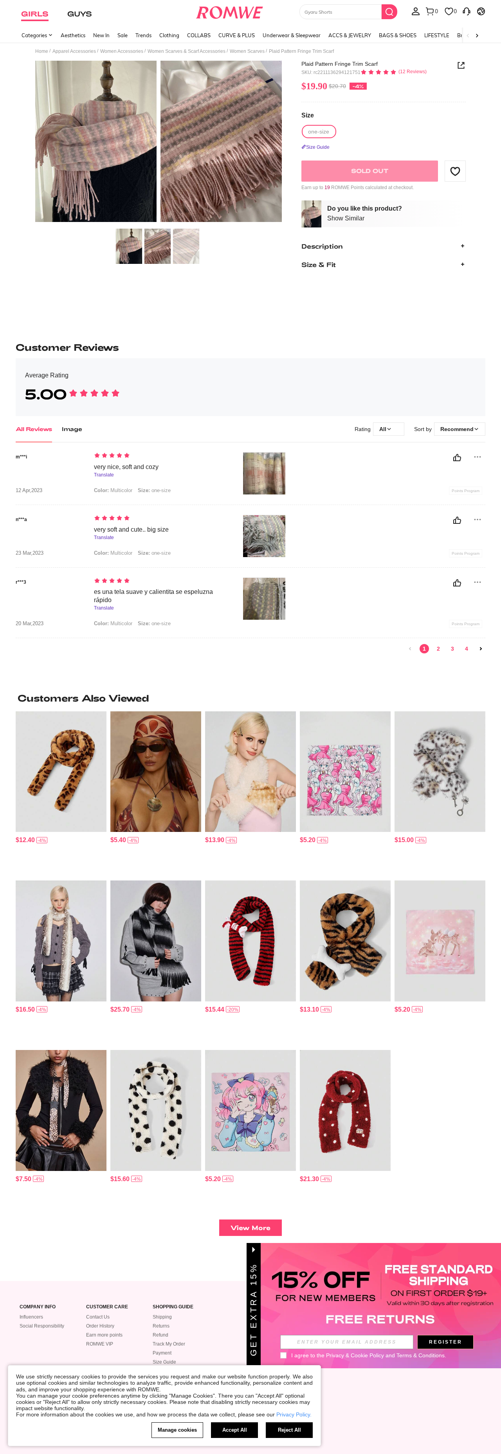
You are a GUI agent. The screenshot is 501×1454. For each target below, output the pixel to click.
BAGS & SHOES (397, 35)
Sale (122, 35)
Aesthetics (73, 35)
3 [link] (452, 649)
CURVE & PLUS (236, 35)
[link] (410, 648)
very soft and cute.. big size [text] (131, 529)
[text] (160, 456)
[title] (250, 698)
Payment (162, 1353)
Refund (160, 1335)
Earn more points (104, 1335)
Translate (104, 475)
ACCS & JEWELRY (349, 35)
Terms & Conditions (420, 1355)
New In (101, 35)
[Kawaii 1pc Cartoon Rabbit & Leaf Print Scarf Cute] (440, 940)
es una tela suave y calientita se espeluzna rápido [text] (153, 595)
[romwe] (229, 11)
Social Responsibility (42, 1326)
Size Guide (164, 1362)
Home (41, 51)
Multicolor (113, 490)
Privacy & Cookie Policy (355, 1355)
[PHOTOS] (158, 143)
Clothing (169, 35)
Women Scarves (247, 51)
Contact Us (98, 1317)
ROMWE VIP (99, 1344)
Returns (161, 1326)
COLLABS (199, 35)
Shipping (162, 1317)
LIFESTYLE (436, 35)
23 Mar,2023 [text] (29, 553)
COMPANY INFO (38, 1307)
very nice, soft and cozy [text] (126, 467)
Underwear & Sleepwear (292, 35)
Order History (100, 1326)
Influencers (31, 1317)
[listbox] (415, 11)
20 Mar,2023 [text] (29, 623)
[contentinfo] (25, 840)
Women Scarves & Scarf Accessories (186, 51)
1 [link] (424, 649)
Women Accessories (121, 51)
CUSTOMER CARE (107, 1307)
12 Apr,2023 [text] (29, 490)
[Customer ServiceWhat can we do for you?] (466, 11)
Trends (143, 35)
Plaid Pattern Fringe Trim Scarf (339, 64)
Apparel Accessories (74, 51)
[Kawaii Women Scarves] (250, 771)
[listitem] (61, 793)
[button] (455, 171)
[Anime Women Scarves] (155, 940)
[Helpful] (457, 457)
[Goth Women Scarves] (61, 771)
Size (307, 115)
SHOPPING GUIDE (173, 1307)
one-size (154, 490)
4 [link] (466, 649)
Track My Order (169, 1344)
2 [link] (438, 649)
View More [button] (250, 1227)
